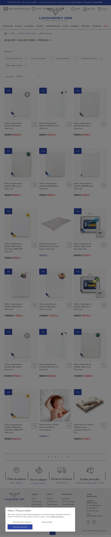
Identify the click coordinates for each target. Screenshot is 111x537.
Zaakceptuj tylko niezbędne (22, 522)
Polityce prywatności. (57, 516)
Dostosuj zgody (47, 522)
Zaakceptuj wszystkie (20, 527)
